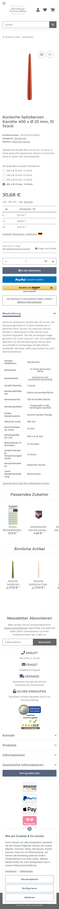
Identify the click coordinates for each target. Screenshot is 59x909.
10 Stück (31, 454)
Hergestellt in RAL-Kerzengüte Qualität (40, 406)
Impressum (11, 871)
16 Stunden (33, 443)
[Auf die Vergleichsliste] (41, 54)
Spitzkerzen (20, 138)
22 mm (30, 428)
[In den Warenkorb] (5, 46)
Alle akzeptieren (29, 879)
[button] (38, 10)
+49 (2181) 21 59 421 (29, 658)
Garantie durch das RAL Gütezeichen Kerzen (26, 483)
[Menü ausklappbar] (4, 2)
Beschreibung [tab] (12, 313)
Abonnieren (44, 642)
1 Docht (31, 385)
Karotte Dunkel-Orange (39, 414)
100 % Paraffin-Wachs (38, 399)
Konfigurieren (29, 888)
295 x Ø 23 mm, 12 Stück (19, 179)
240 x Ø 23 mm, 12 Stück (19, 170)
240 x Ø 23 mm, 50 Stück (19, 175)
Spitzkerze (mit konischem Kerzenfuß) (40, 378)
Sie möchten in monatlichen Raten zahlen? (29, 300)
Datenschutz (26, 871)
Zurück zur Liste (12, 37)
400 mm (31, 421)
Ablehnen (29, 897)
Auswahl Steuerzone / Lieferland (20, 234)
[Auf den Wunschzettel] (49, 54)
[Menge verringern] (6, 261)
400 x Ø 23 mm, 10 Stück (19, 184)
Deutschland (34, 473)
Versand (28, 201)
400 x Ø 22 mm (35, 436)
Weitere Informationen (29, 302)
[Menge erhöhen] (52, 261)
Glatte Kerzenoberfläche (40, 392)
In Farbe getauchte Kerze (40, 370)
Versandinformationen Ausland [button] (16, 248)
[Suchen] (52, 24)
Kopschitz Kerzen (36, 464)
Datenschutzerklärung (16, 628)
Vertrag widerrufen (29, 773)
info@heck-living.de (29, 669)
